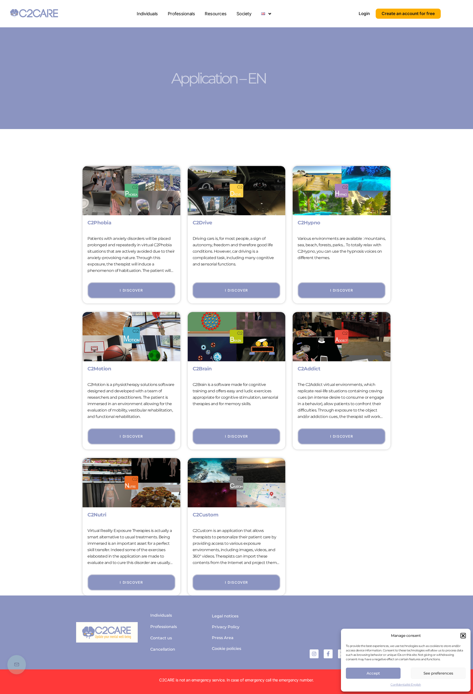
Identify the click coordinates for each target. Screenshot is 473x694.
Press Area (223, 637)
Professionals (181, 13)
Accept (373, 673)
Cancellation (162, 649)
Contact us (161, 638)
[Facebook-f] (328, 653)
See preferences (438, 673)
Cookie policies (226, 648)
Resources (216, 13)
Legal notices (225, 616)
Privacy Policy (225, 627)
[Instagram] (314, 653)
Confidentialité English (405, 684)
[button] (463, 635)
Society (244, 13)
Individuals (147, 13)
